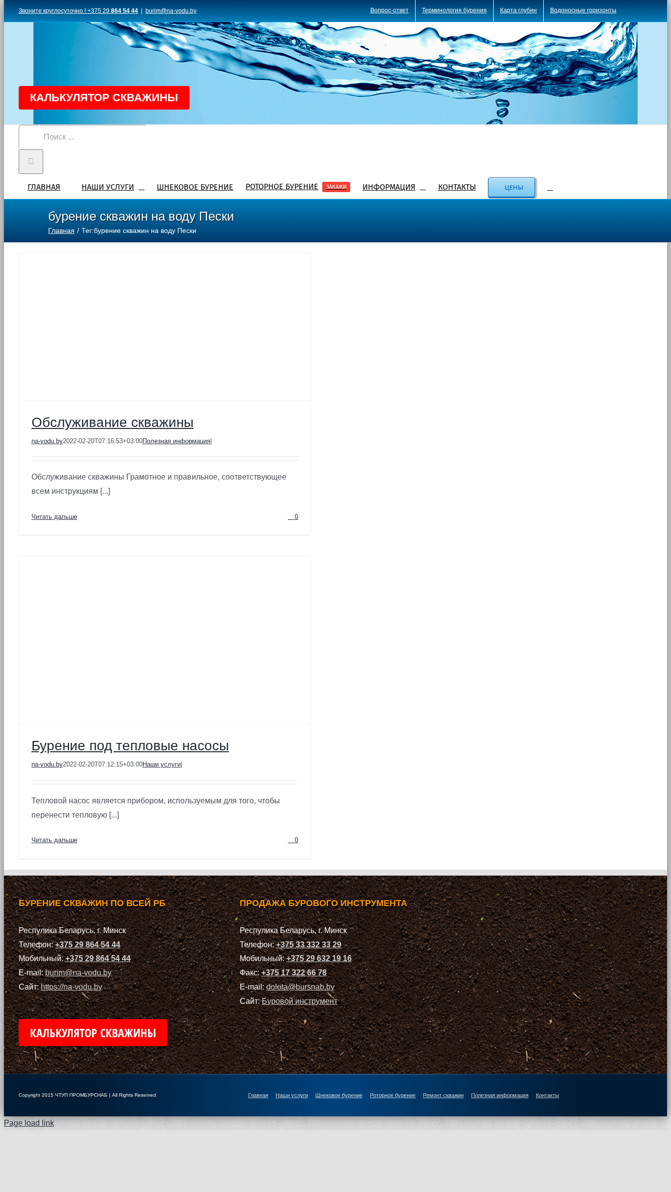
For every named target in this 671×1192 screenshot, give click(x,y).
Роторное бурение (393, 1095)
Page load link (29, 1123)
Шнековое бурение (339, 1095)
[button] (550, 186)
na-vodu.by (47, 441)
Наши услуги (161, 764)
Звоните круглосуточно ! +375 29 (78, 10)
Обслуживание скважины (112, 422)
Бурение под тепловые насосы (130, 745)
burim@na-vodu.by (170, 10)
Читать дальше (54, 516)
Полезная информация (176, 441)
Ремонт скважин (443, 1095)
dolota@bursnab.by (300, 987)
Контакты (547, 1095)
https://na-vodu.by (71, 987)
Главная (258, 1095)
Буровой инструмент (299, 1001)
